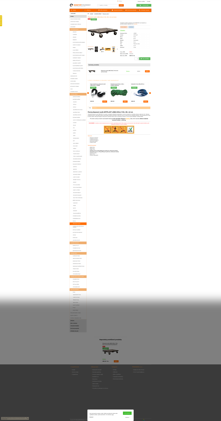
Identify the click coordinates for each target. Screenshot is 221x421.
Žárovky (75, 73)
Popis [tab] (90, 107)
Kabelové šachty (76, 60)
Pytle (74, 307)
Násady (74, 182)
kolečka (128, 118)
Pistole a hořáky (76, 229)
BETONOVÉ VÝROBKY (74, 86)
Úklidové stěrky (77, 174)
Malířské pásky (76, 112)
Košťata (75, 166)
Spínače (74, 37)
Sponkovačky (76, 138)
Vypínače (75, 34)
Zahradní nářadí (76, 161)
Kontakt (148, 1)
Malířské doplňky (77, 114)
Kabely (74, 47)
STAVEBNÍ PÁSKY (73, 253)
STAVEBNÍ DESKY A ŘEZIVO (75, 24)
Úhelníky (75, 210)
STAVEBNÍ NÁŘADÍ (73, 94)
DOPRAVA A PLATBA (97, 381)
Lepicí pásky (75, 310)
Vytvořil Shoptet (148, 419)
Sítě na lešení (76, 284)
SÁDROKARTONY (73, 76)
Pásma (74, 205)
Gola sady (75, 145)
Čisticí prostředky (77, 187)
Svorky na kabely (77, 44)
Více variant (124, 27)
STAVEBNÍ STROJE (74, 91)
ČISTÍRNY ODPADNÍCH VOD (75, 318)
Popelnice (75, 237)
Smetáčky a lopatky (77, 171)
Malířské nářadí (76, 99)
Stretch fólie (76, 297)
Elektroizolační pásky (78, 68)
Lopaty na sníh (76, 177)
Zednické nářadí (76, 96)
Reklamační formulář (96, 369)
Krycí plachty (76, 281)
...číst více (135, 23)
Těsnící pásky (76, 268)
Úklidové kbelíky (77, 192)
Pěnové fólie (76, 299)
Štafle (74, 221)
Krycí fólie (75, 302)
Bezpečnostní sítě (77, 250)
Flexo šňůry (75, 50)
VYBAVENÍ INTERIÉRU (74, 325)
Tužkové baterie (76, 70)
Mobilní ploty (76, 245)
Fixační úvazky (76, 153)
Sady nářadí (75, 143)
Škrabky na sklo (76, 179)
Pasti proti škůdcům (77, 197)
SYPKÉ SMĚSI (73, 81)
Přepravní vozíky (76, 223)
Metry (74, 208)
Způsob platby (95, 383)
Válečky (75, 101)
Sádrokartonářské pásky (78, 266)
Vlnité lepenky (76, 305)
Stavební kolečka (77, 215)
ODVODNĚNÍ (72, 26)
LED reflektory (76, 240)
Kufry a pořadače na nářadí (79, 120)
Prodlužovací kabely (77, 52)
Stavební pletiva (76, 248)
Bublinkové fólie (77, 294)
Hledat (121, 5)
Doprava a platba (141, 1)
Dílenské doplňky (77, 158)
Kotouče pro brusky (77, 232)
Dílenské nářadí (76, 117)
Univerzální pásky (77, 263)
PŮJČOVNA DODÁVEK (74, 328)
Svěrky (74, 148)
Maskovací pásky (76, 261)
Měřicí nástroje (76, 200)
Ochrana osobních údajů (97, 374)
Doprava (131, 27)
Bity (74, 140)
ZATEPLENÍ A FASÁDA (74, 21)
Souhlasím (128, 413)
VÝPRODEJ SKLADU (74, 331)
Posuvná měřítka (77, 213)
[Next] (150, 93)
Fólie (74, 292)
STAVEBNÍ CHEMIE (74, 78)
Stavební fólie (76, 279)
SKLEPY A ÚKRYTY (74, 315)
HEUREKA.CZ (95, 376)
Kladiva (74, 122)
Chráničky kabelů (77, 57)
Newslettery (94, 379)
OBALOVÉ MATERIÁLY (74, 289)
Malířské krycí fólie (77, 109)
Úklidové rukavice (77, 195)
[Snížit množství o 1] (138, 59)
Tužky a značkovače (77, 156)
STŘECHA (72, 320)
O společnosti (75, 374)
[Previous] (88, 93)
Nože (74, 135)
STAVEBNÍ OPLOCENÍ (74, 242)
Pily (74, 127)
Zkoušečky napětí (77, 63)
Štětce (74, 104)
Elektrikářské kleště (78, 65)
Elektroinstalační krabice (79, 42)
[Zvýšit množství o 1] (138, 58)
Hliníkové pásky (76, 255)
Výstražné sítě (76, 286)
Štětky (74, 107)
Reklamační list (95, 386)
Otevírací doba (75, 372)
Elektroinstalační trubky (79, 55)
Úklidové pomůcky (77, 164)
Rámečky (75, 39)
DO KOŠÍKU (146, 58)
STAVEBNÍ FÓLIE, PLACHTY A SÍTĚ (77, 276)
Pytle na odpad (76, 184)
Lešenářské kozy (76, 218)
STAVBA (72, 16)
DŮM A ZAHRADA (73, 323)
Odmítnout (127, 417)
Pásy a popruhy (76, 151)
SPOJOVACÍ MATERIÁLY (75, 83)
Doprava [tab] (94, 107)
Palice (74, 125)
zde (113, 414)
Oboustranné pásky (77, 258)
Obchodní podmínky (96, 372)
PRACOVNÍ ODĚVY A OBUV (75, 312)
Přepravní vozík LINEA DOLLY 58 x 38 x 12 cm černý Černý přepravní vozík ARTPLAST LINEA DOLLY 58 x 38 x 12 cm (110, 344)
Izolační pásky (76, 271)
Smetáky (75, 169)
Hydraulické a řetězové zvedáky (78, 227)
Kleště (74, 130)
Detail (147, 71)
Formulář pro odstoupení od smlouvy (100, 388)
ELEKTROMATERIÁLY (74, 29)
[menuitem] (76, 10)
